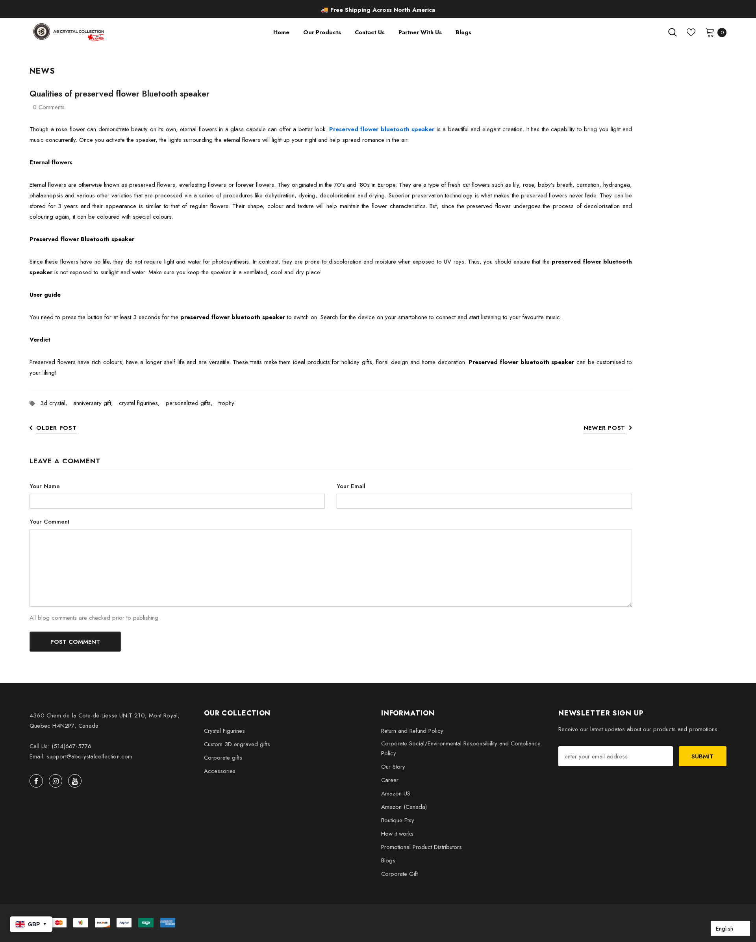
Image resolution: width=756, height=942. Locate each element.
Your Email (351, 486)
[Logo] (69, 32)
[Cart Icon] (710, 32)
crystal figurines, (142, 403)
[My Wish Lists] (691, 32)
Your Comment (49, 521)
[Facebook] (36, 781)
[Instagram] (55, 781)
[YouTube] (75, 781)
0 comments (49, 107)
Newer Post (605, 428)
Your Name (45, 486)
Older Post (56, 428)
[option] (378, 9)
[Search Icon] (672, 32)
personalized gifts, (192, 403)
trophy (226, 403)
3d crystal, (56, 403)
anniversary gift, (96, 403)
